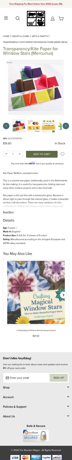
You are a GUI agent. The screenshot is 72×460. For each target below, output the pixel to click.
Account (8, 397)
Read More (8, 212)
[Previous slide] (8, 295)
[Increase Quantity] (19, 154)
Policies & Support (14, 407)
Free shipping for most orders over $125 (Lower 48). (36, 4)
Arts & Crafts (40, 36)
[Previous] (6, 126)
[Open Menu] (6, 18)
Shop (6, 387)
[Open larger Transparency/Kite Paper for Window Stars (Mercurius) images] (36, 87)
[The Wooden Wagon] (36, 18)
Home (6, 36)
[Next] (66, 126)
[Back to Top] (62, 439)
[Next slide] (63, 295)
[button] (19, 126)
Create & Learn (20, 36)
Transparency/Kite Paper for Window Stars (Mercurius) (35, 42)
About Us (9, 416)
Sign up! (59, 378)
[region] (36, 125)
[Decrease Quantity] (6, 154)
